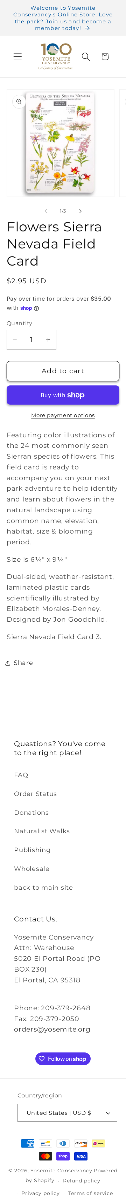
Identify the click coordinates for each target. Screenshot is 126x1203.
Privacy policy (40, 1193)
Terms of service (90, 1193)
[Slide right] (80, 211)
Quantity (20, 323)
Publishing (32, 849)
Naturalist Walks (42, 831)
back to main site (43, 887)
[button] (17, 56)
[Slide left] (46, 211)
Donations (31, 812)
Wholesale (32, 868)
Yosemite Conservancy (61, 1170)
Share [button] (23, 662)
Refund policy (81, 1180)
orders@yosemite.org (52, 1029)
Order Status (35, 793)
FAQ (21, 775)
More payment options (63, 415)
